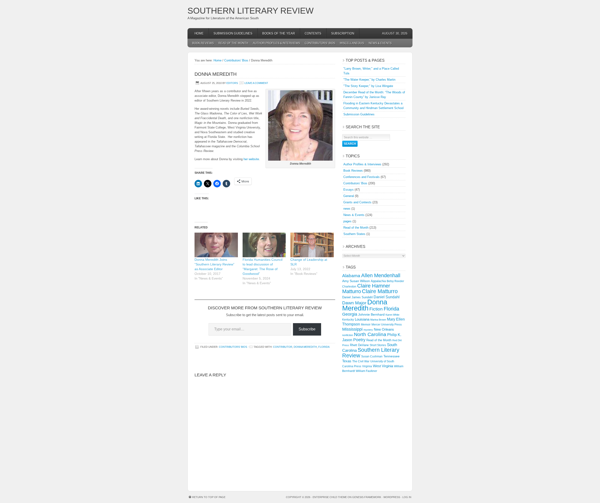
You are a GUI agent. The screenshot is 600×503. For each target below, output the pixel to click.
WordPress (391, 497)
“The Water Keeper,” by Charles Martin (369, 79)
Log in (406, 497)
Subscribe (307, 329)
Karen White (392, 314)
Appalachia (378, 281)
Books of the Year (278, 33)
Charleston (349, 286)
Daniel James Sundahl (357, 297)
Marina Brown (378, 319)
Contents (313, 33)
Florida (324, 346)
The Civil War (360, 361)
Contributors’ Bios (320, 43)
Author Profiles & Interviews (276, 43)
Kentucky (348, 319)
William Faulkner (366, 371)
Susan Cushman (371, 356)
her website (251, 159)
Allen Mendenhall (380, 275)
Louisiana (362, 319)
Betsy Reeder (395, 281)
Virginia (367, 366)
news (346, 208)
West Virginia (383, 366)
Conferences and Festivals (361, 177)
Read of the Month (233, 43)
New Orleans (384, 329)
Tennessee (391, 356)
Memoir (366, 324)
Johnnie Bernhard (371, 314)
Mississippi (352, 329)
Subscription (342, 33)
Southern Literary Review (251, 10)
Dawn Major (354, 302)
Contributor (282, 346)
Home (199, 33)
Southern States (354, 234)
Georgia (349, 314)
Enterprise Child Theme (330, 497)
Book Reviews (203, 43)
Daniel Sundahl (387, 297)
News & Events (380, 43)
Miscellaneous (352, 43)
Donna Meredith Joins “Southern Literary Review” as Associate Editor (214, 264)
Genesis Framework (366, 497)
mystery (368, 329)
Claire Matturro (380, 291)
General (348, 196)
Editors (232, 83)
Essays (348, 189)
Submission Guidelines (233, 33)
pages (347, 221)
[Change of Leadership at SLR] (312, 245)
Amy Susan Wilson (356, 281)
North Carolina (370, 334)
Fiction (376, 308)
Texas (346, 361)
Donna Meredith (305, 346)
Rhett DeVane (359, 345)
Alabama (351, 275)
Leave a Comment (256, 83)
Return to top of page (208, 497)
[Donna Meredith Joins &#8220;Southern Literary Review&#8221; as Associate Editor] (216, 245)
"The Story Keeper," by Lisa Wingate (368, 86)
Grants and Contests (357, 202)
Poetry (359, 339)
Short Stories (378, 345)
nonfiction (347, 335)
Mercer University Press (386, 324)
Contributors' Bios (233, 346)
